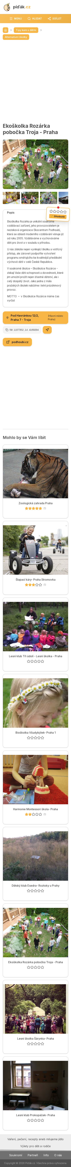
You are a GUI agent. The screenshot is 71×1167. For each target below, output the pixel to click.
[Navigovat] (47, 330)
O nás (58, 1155)
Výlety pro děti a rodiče (35, 1146)
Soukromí (15, 1155)
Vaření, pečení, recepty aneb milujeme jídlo (35, 1139)
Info (46, 1155)
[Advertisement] (35, 81)
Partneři (33, 1155)
